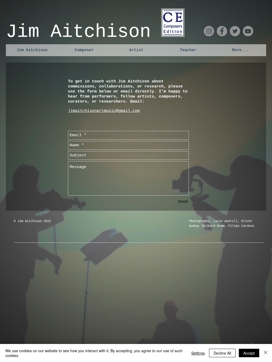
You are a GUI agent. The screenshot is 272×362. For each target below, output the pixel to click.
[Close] (265, 353)
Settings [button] (198, 353)
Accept (249, 353)
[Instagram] (209, 31)
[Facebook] (222, 31)
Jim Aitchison (78, 31)
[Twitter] (235, 31)
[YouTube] (248, 31)
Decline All (222, 353)
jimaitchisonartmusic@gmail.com (104, 111)
